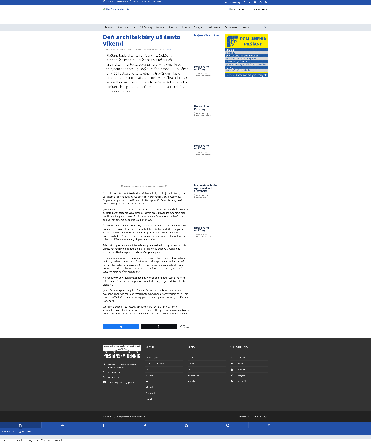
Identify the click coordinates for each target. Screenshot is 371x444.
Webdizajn (243, 416)
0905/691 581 (113, 377)
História (185, 27)
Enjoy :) (264, 416)
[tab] (20, 425)
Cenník (191, 363)
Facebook (240, 357)
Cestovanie (231, 27)
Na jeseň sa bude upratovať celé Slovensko (205, 188)
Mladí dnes (212, 27)
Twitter (239, 363)
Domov (109, 27)
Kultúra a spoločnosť (151, 27)
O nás (190, 357)
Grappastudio (253, 416)
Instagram (241, 375)
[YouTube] (255, 2)
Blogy (197, 27)
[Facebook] (244, 2)
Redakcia (168, 49)
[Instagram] (260, 2)
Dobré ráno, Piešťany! (202, 68)
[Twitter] (249, 2)
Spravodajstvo (125, 27)
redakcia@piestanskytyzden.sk (122, 382)
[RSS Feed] (266, 2)
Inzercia (245, 27)
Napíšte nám (194, 375)
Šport (172, 27)
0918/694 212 (113, 372)
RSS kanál (241, 381)
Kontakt (191, 381)
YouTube (240, 369)
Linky (190, 369)
